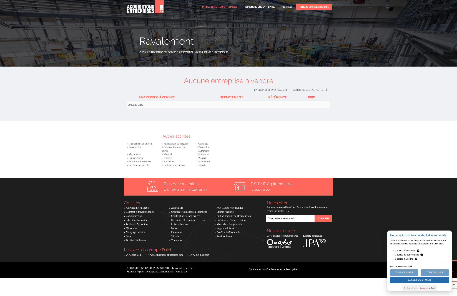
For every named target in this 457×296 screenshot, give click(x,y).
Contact (287, 7)
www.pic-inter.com (199, 255)
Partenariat (176, 232)
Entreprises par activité (310, 89)
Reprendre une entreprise (260, 7)
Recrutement (277, 269)
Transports (176, 240)
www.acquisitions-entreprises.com (166, 255)
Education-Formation (136, 220)
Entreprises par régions (271, 89)
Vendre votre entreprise (314, 7)
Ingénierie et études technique (232, 220)
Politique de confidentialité (159, 271)
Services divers (224, 236)
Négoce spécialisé (225, 228)
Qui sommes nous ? (258, 269)
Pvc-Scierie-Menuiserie (228, 232)
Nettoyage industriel (136, 232)
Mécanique (131, 228)
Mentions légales (135, 271)
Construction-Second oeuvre (185, 216)
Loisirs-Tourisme (180, 224)
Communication (134, 216)
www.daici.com (134, 255)
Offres (219, 7)
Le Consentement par (419, 288)
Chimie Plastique (225, 212)
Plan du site (181, 271)
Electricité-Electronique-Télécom (188, 220)
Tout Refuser (434, 272)
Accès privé (291, 269)
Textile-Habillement (136, 240)
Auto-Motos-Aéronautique (230, 207)
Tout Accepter (404, 272)
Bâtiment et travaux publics (140, 212)
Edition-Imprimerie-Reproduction (234, 216)
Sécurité (175, 236)
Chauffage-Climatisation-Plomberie (189, 212)
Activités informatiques (137, 207)
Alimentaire (177, 207)
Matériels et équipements (229, 224)
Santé (128, 236)
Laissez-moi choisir (419, 280)
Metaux (175, 228)
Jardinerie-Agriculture (137, 224)
